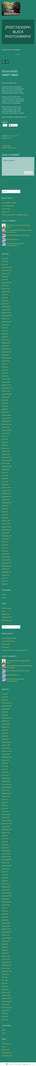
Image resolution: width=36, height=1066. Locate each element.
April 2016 (5, 551)
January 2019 (6, 454)
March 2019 (5, 448)
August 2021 (5, 361)
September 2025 (7, 270)
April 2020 (5, 409)
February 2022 (6, 343)
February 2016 (6, 557)
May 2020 (5, 406)
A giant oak (5, 212)
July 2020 (5, 400)
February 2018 (6, 487)
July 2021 (4, 364)
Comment (28, 172)
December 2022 (6, 313)
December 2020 (6, 385)
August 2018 (5, 469)
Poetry (9, 138)
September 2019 (6, 430)
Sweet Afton (7, 146)
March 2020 (5, 412)
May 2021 (5, 370)
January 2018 (6, 490)
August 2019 (5, 433)
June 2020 (5, 403)
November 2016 (6, 530)
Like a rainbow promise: (9, 203)
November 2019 (6, 424)
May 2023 (5, 298)
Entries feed (5, 614)
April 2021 (5, 373)
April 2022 (5, 337)
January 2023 (6, 310)
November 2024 (6, 282)
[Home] (3, 62)
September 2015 (6, 572)
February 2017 (6, 521)
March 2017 (5, 518)
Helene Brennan (11, 235)
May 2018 (5, 478)
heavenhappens (11, 230)
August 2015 (5, 575)
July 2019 (4, 436)
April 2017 (5, 515)
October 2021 (6, 355)
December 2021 (6, 349)
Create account (6, 608)
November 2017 (6, 497)
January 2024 (6, 288)
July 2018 (4, 472)
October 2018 (6, 463)
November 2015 (6, 566)
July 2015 (4, 578)
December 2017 (6, 494)
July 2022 (5, 328)
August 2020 (5, 397)
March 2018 (5, 484)
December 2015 (6, 563)
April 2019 (5, 445)
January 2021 (6, 382)
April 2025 (5, 279)
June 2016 (5, 545)
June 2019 (5, 439)
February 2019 (6, 451)
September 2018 (6, 466)
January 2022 (6, 346)
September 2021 (6, 358)
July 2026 (5, 258)
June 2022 (5, 331)
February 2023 (6, 307)
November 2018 (6, 460)
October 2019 (6, 427)
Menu (18, 54)
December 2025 (6, 267)
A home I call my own (8, 148)
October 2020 (6, 391)
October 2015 (6, 569)
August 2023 (5, 291)
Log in (4, 611)
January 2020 (6, 418)
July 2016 (4, 542)
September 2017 (6, 503)
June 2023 (5, 295)
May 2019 (5, 442)
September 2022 (6, 322)
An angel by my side (8, 206)
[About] (7, 62)
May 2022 (5, 334)
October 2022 (6, 319)
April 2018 (5, 481)
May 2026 (5, 264)
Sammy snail (6, 209)
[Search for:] (11, 191)
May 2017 (5, 512)
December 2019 (6, 421)
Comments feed (6, 617)
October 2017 (6, 500)
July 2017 (4, 509)
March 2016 (5, 554)
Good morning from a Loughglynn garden (15, 215)
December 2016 (6, 527)
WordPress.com (7, 620)
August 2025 (5, 273)
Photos (4, 595)
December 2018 (6, 457)
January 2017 (6, 524)
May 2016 (5, 548)
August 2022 (5, 325)
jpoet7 (8, 225)
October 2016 (6, 533)
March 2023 (5, 304)
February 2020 (6, 415)
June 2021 (5, 367)
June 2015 (5, 581)
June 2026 (5, 261)
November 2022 (6, 316)
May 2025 (5, 276)
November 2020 (6, 388)
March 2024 (5, 285)
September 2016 (6, 536)
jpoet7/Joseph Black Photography (18, 32)
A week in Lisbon (24, 235)
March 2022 (5, 340)
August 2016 (5, 539)
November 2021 (6, 352)
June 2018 (5, 475)
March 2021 (5, 376)
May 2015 (5, 584)
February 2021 (6, 379)
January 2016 (6, 560)
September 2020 (7, 394)
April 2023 (5, 301)
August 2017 (5, 506)
